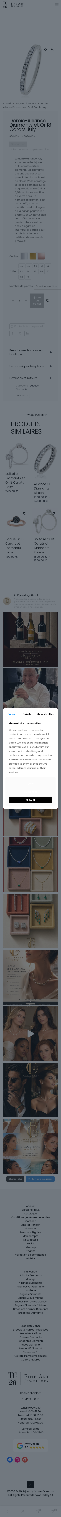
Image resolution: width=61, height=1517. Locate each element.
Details (27, 714)
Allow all (31, 799)
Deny (31, 783)
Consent (12, 714)
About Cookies (45, 714)
